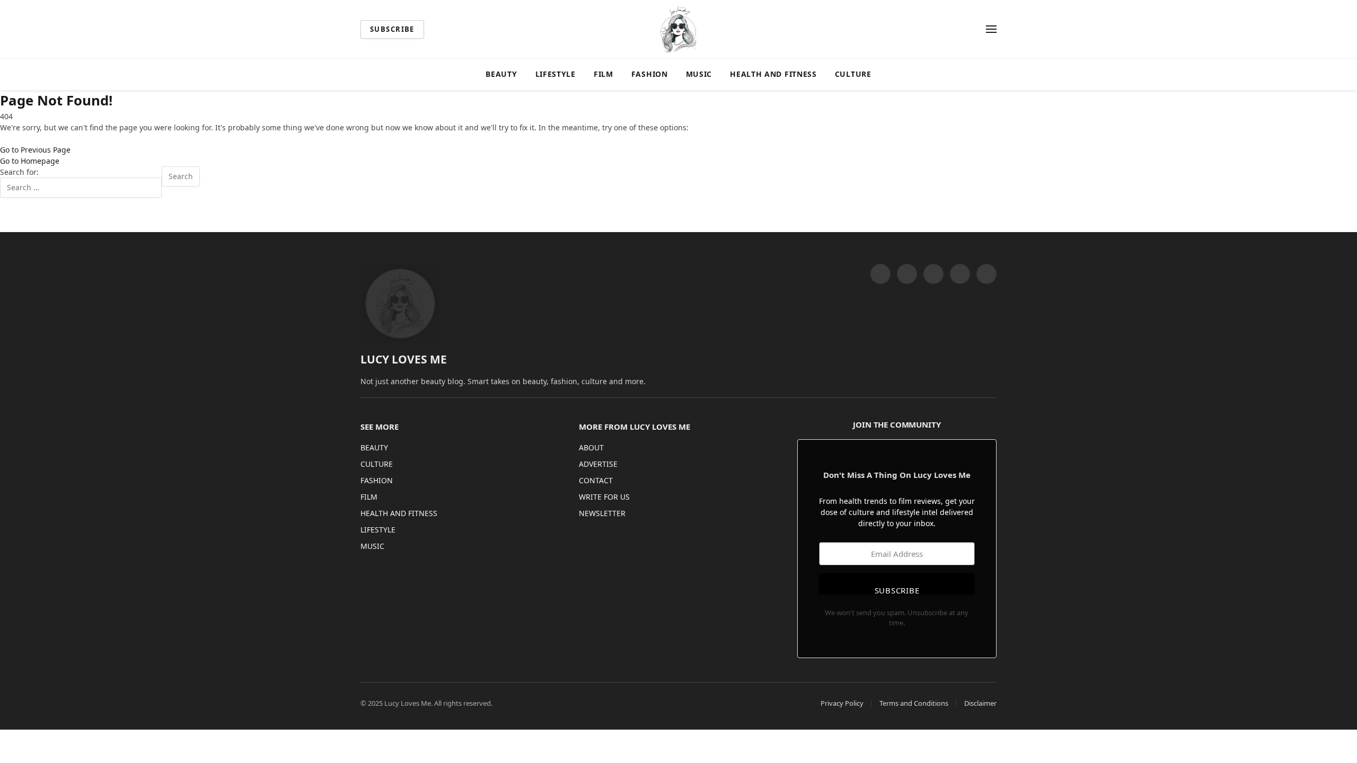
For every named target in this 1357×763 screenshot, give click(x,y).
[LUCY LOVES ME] (678, 29)
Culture (853, 74)
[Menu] (991, 29)
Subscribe (392, 29)
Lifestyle (555, 74)
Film (603, 74)
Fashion (649, 74)
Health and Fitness (773, 74)
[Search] (976, 29)
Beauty (501, 74)
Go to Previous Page (35, 150)
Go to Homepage (29, 161)
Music (699, 74)
